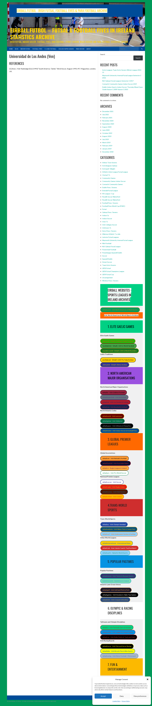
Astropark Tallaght (108, 169)
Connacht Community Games (112, 184)
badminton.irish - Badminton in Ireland (116, 581)
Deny (122, 696)
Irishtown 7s (106, 228)
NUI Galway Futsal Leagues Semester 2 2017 (118, 81)
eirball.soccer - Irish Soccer (112, 482)
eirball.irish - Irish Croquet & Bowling (115, 600)
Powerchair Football (109, 250)
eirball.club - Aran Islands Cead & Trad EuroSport (119, 548)
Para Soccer (80, 49)
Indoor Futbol (25, 49)
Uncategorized (107, 278)
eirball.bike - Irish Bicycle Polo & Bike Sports (118, 651)
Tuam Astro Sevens (109, 265)
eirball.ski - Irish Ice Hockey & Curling (115, 402)
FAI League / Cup (108, 194)
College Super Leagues (66, 49)
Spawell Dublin (107, 259)
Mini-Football (106, 243)
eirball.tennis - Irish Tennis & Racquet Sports (118, 576)
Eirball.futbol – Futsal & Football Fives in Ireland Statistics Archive (72, 33)
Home (11, 49)
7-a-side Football (50, 49)
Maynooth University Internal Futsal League (117, 240)
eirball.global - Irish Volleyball (112, 421)
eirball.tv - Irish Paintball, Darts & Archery (117, 627)
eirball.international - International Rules (117, 543)
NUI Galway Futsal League (111, 246)
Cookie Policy (116, 701)
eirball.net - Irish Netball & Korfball (114, 458)
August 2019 (106, 136)
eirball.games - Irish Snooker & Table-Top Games (119, 595)
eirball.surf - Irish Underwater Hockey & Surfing (119, 534)
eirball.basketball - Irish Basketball (114, 397)
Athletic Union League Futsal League (115, 172)
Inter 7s (105, 222)
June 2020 (105, 130)
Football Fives (37, 49)
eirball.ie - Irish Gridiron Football (114, 392)
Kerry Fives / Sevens (109, 231)
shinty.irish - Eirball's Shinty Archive (115, 365)
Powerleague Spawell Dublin (112, 253)
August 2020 (106, 127)
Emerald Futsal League (110, 190)
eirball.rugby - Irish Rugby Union (114, 487)
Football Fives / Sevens (110, 203)
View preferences (140, 696)
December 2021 (107, 111)
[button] (147, 679)
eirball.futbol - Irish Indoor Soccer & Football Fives (120, 431)
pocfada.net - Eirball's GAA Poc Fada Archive (118, 360)
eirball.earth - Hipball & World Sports (115, 553)
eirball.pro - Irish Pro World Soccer (114, 473)
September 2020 (108, 124)
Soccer (104, 256)
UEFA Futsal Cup (108, 274)
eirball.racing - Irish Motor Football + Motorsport (119, 656)
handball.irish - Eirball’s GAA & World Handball (118, 346)
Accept (103, 696)
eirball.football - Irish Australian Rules (115, 463)
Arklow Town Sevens (109, 163)
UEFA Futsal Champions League (113, 271)
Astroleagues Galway (109, 166)
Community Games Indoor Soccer (114, 181)
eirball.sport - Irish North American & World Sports (120, 310)
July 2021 (105, 114)
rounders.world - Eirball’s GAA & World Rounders (120, 351)
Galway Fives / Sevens (110, 212)
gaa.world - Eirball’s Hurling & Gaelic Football (118, 341)
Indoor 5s (105, 215)
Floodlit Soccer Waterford (111, 197)
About (88, 49)
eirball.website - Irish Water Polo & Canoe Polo (119, 529)
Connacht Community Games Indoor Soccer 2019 (119, 84)
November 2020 (107, 121)
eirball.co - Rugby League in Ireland (115, 468)
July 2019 (105, 139)
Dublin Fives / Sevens (109, 187)
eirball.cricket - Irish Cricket (112, 497)
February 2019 (107, 146)
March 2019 (106, 142)
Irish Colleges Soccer (109, 225)
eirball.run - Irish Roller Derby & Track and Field (119, 637)
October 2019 (107, 133)
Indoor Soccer (107, 218)
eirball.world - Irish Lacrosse (112, 416)
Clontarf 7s (106, 175)
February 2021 (107, 118)
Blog (16, 49)
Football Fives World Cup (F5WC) (113, 206)
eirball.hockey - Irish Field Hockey (114, 492)
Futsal (104, 209)
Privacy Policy (126, 701)
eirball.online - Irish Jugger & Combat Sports (118, 632)
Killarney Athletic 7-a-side (111, 234)
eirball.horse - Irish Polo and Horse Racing (117, 646)
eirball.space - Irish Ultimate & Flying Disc (117, 426)
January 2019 (106, 149)
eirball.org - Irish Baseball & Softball (115, 407)
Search (102, 54)
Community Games (109, 178)
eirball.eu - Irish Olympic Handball (114, 524)
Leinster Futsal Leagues (110, 237)
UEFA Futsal (106, 268)
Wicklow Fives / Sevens (110, 281)
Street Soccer (107, 262)
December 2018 (107, 152)
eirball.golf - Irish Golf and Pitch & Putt (116, 590)
